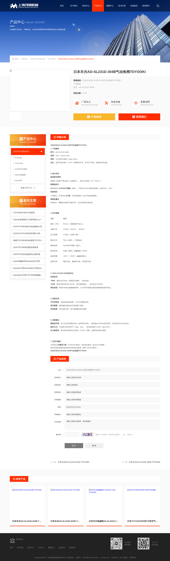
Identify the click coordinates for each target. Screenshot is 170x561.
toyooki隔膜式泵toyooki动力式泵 (26, 261)
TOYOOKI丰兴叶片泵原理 (24, 213)
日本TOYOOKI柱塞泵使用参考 (25, 247)
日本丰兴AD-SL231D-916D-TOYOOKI (73, 462)
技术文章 (122, 6)
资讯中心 (86, 6)
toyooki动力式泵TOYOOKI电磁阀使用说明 (29, 275)
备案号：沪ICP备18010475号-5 (87, 557)
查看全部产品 (26, 188)
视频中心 (110, 6)
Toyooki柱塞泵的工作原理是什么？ (27, 220)
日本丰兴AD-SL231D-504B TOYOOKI (144, 462)
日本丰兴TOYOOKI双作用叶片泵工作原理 (29, 233)
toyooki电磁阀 (20, 175)
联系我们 (146, 6)
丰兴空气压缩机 (21, 169)
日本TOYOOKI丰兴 (37, 59)
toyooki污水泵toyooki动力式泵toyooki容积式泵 (29, 268)
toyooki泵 (18, 180)
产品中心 (98, 6)
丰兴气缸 (18, 158)
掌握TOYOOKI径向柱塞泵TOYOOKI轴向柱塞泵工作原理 (29, 240)
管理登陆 (132, 557)
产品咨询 (96, 116)
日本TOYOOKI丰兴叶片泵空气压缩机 (142, 521)
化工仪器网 (123, 557)
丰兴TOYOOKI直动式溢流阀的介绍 (27, 226)
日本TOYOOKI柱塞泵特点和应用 (26, 254)
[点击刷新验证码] (87, 435)
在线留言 (134, 6)
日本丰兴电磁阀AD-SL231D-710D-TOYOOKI (104, 521)
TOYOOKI (52, 59)
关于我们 (74, 6)
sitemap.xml (105, 557)
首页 (62, 6)
